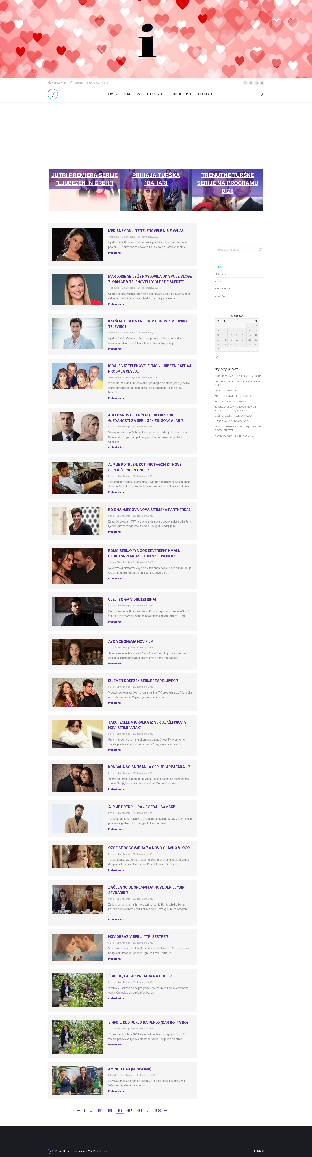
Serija (111, 426)
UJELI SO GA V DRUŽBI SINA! (132, 599)
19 (230, 339)
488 (139, 1110)
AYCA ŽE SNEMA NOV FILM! (131, 641)
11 (224, 335)
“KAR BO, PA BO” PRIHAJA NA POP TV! (140, 976)
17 (218, 339)
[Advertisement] (156, 129)
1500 (157, 1110)
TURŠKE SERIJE (222, 288)
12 (230, 335)
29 (249, 344)
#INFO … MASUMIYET (226, 390)
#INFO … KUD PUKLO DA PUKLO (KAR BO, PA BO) (148, 1022)
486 (119, 1110)
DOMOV (219, 266)
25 (224, 344)
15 (249, 335)
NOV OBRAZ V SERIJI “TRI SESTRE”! (138, 936)
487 (129, 1110)
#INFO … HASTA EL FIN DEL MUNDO (233, 395)
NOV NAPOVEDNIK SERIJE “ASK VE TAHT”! (236, 435)
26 (230, 344)
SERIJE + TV (220, 274)
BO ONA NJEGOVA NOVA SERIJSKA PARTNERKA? (149, 510)
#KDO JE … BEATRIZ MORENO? (231, 401)
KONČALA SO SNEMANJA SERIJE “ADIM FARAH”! (149, 767)
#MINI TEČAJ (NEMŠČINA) (129, 1069)
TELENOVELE (221, 281)
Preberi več (115, 252)
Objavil (128, 236)
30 (256, 344)
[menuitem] (112, 94)
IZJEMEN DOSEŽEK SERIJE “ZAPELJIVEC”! (143, 681)
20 (237, 339)
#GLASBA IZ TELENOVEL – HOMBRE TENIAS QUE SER (237, 383)
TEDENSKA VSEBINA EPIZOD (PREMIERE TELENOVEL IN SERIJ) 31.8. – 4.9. (236, 408)
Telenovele (113, 236)
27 (237, 344)
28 (243, 344)
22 (249, 339)
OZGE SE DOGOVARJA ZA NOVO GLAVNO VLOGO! (149, 848)
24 (218, 344)
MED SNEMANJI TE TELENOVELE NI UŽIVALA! (145, 230)
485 (109, 1110)
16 (256, 335)
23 (256, 339)
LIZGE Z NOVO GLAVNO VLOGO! (232, 421)
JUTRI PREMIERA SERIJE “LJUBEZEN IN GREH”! (238, 376)
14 (243, 335)
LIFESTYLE (220, 295)
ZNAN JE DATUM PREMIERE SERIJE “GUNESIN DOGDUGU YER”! (238, 428)
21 (243, 339)
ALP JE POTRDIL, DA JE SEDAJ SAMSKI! (141, 807)
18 (224, 339)
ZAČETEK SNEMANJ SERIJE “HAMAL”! (233, 415)
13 (237, 335)
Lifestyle (112, 1075)
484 (100, 1110)
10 (218, 335)
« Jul (217, 356)
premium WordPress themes (92, 1151)
